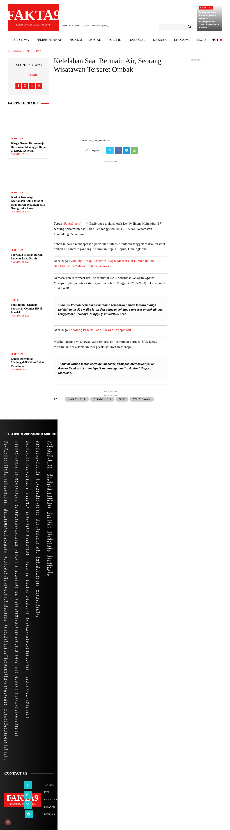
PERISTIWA (206, 7)
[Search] (189, 27)
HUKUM (15, 300)
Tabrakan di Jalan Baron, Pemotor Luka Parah (50, 520)
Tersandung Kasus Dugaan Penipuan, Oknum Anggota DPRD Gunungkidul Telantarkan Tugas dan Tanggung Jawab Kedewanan (6, 665)
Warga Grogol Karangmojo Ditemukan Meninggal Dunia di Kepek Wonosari (28, 147)
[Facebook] (18, 86)
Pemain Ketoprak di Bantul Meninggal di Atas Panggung (50, 565)
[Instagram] (25, 86)
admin (32, 75)
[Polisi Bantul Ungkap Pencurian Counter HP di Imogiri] (28, 283)
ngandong (102, 399)
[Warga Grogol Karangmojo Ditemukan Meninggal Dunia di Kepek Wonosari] (28, 121)
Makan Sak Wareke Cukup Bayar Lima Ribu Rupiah (38, 458)
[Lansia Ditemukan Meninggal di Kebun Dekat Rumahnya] (28, 337)
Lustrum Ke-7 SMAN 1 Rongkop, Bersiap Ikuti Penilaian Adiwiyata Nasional (27, 587)
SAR (122, 399)
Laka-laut (76, 399)
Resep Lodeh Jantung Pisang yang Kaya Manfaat (38, 536)
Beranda (14, 51)
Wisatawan (141, 399)
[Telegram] (126, 150)
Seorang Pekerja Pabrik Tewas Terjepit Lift (101, 330)
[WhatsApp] (134, 150)
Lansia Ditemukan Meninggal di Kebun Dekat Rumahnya (27, 362)
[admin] (23, 75)
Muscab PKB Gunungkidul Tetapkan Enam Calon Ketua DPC (6, 531)
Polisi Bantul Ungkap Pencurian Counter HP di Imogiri (26, 308)
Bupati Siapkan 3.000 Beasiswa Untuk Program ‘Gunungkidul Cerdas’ (27, 465)
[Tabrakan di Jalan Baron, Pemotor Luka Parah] (28, 233)
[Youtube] (39, 86)
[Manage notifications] (8, 822)
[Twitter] (32, 86)
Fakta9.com (72, 223)
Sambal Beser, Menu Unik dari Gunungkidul (38, 572)
